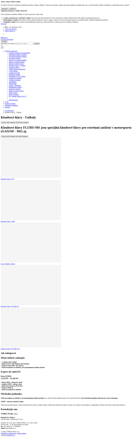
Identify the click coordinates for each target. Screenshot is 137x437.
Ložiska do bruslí (14, 73)
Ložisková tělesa (14, 67)
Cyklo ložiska (13, 71)
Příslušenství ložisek (15, 87)
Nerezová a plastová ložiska (17, 60)
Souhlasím (13, 8)
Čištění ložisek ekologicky (17, 69)
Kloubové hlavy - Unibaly (17, 65)
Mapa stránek (21, 433)
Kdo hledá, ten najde (7, 43)
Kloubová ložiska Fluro (16, 64)
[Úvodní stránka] (7, 39)
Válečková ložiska (14, 80)
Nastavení (5, 8)
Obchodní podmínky (11, 105)
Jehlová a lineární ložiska (17, 62)
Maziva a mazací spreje (16, 91)
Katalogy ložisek (10, 103)
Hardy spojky (13, 93)
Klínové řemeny (14, 94)
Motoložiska (13, 84)
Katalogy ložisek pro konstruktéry (19, 53)
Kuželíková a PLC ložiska (17, 76)
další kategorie (13, 100)
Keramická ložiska (15, 58)
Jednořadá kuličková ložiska (18, 55)
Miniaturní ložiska (14, 74)
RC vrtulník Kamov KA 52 (17, 96)
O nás (7, 102)
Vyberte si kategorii (11, 51)
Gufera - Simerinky (15, 85)
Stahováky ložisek (14, 89)
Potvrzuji (4, 24)
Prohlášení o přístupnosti (8, 433)
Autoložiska (12, 82)
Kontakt (7, 107)
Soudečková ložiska (15, 78)
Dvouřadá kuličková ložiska (18, 56)
